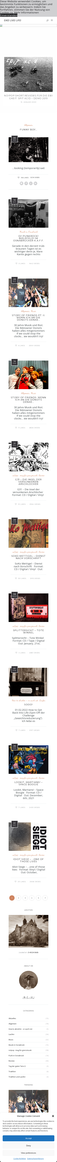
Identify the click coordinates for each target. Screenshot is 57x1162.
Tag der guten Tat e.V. (17, 1066)
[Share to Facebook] (21, 183)
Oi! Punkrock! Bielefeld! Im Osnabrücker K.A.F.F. (28, 238)
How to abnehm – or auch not (25, 700)
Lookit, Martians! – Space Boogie (28, 783)
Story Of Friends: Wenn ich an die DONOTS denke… (28, 399)
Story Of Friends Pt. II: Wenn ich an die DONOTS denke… (28, 317)
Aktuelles (12, 1018)
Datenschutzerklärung (35, 1158)
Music (33, 311)
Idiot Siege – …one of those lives (28, 860)
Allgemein (28, 125)
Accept (28, 1138)
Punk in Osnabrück (16, 1055)
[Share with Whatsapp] (31, 183)
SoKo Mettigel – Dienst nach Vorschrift (28, 557)
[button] (53, 1116)
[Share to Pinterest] (26, 183)
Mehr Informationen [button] (26, 12)
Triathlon (12, 1071)
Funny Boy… (28, 129)
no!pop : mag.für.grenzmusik (24, 475)
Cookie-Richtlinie (19, 1158)
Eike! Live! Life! (12, 20)
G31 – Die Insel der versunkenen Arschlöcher (28, 481)
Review (42, 475)
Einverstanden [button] (8, 15)
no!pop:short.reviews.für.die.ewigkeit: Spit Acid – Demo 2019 (28, 97)
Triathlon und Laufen (17, 1077)
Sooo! (28, 704)
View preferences (28, 1153)
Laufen (42, 700)
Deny (28, 1145)
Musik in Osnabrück (28, 231)
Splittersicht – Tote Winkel (28, 631)
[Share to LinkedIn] (35, 183)
